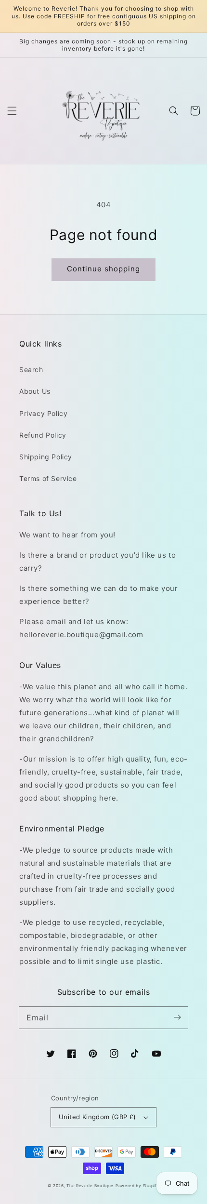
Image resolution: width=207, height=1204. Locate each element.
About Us (35, 391)
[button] (12, 110)
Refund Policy (42, 435)
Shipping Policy (45, 457)
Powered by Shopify (138, 1185)
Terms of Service (48, 478)
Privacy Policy (43, 413)
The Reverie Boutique (90, 1185)
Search (31, 369)
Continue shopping (103, 268)
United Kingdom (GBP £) (97, 1117)
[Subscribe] (177, 1017)
